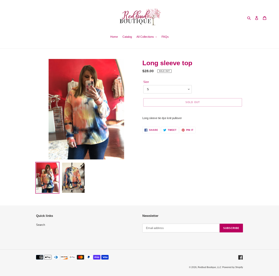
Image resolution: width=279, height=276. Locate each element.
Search (40, 224)
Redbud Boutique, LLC (209, 267)
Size (146, 81)
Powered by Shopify (232, 267)
